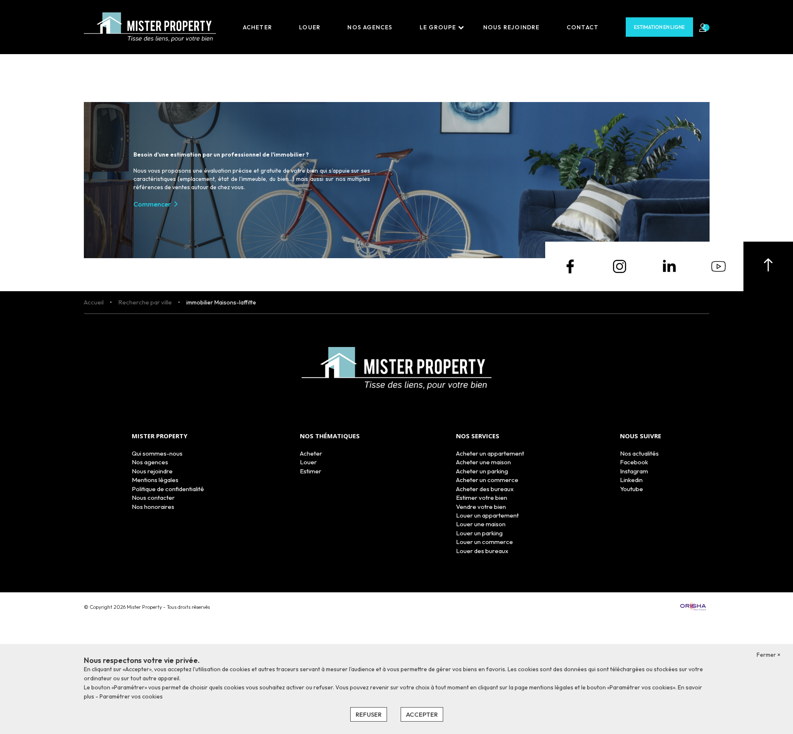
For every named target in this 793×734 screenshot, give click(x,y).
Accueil (94, 302)
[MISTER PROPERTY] (150, 26)
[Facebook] (570, 266)
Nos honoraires (153, 507)
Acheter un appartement (490, 453)
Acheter (257, 27)
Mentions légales (155, 480)
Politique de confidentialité (168, 489)
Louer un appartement (487, 515)
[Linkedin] (669, 266)
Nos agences (369, 27)
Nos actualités (639, 453)
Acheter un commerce (487, 480)
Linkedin (631, 480)
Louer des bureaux (482, 551)
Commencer (152, 204)
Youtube (631, 489)
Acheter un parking (482, 471)
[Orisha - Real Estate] (693, 606)
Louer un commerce (484, 542)
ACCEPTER (422, 714)
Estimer (310, 471)
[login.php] (701, 27)
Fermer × (769, 654)
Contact (582, 27)
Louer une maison (481, 524)
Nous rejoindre (511, 27)
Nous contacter (153, 497)
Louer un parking (479, 533)
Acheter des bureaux (485, 489)
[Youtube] (718, 266)
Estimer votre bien (481, 497)
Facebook (634, 462)
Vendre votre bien (481, 507)
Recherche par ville (145, 302)
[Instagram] (619, 266)
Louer (310, 27)
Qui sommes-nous (157, 453)
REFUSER (369, 714)
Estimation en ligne (659, 27)
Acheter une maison (483, 462)
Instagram (634, 471)
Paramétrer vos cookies (131, 696)
